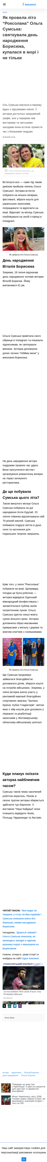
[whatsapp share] (9, 1006)
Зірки (5, 12)
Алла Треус (9, 1018)
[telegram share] (14, 1006)
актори (6, 1072)
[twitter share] (4, 1006)
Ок (24, 1159)
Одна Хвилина (30, 958)
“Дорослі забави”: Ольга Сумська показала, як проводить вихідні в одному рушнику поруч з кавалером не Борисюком (21, 940)
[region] (23, 80)
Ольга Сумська (28, 1075)
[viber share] (20, 1006)
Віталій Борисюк (31, 1072)
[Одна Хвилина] (28, 4)
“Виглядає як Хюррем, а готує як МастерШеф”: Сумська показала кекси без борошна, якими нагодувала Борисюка (22, 918)
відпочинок (16, 1072)
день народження (10, 1075)
